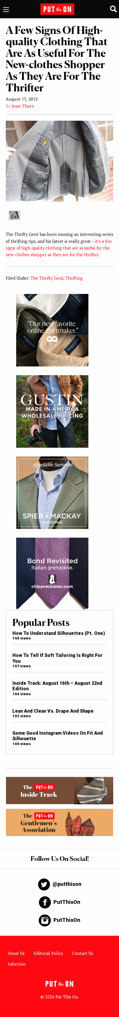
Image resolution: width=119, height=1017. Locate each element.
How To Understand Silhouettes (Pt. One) (58, 633)
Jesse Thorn (23, 106)
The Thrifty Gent (47, 278)
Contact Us (82, 953)
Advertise (17, 964)
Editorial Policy (48, 953)
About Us (16, 953)
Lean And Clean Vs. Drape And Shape (53, 711)
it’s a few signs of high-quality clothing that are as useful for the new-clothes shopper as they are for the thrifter (59, 248)
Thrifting (74, 278)
